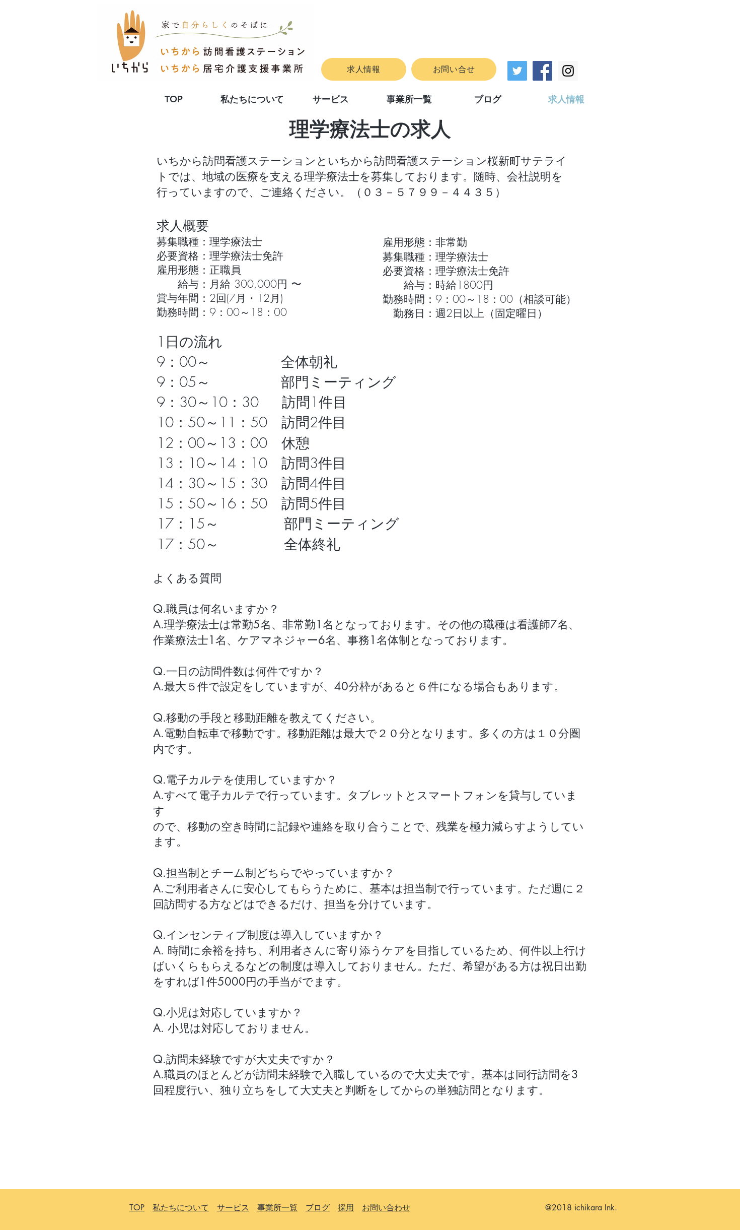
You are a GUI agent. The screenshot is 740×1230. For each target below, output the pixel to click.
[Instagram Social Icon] (568, 71)
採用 (346, 1207)
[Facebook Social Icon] (542, 71)
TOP (136, 1207)
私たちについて (181, 1207)
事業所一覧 (277, 1207)
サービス (233, 1207)
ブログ (318, 1207)
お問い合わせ (386, 1207)
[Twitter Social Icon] (517, 71)
